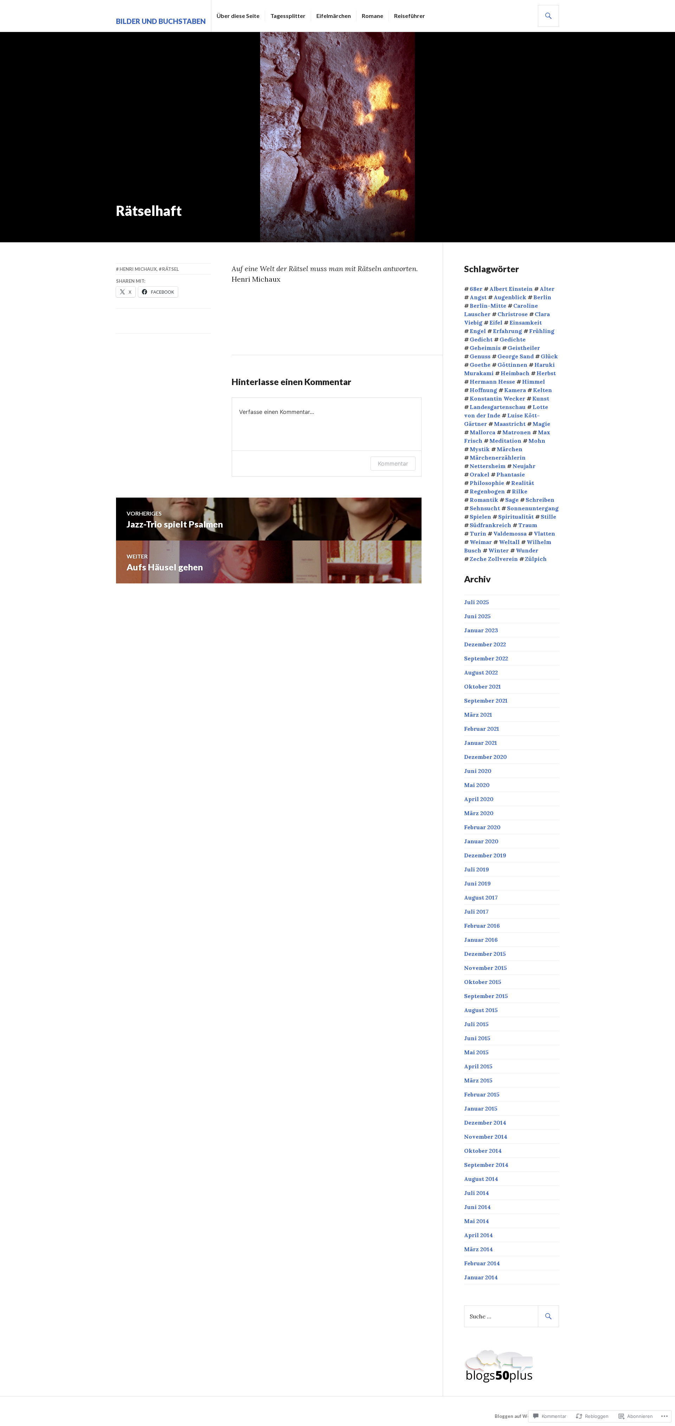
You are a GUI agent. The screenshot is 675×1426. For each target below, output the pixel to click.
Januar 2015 (480, 1108)
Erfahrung (507, 330)
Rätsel (170, 269)
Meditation (505, 440)
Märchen (509, 449)
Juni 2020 (477, 770)
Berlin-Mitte (488, 305)
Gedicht (481, 339)
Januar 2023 (481, 630)
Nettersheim (488, 465)
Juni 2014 (477, 1206)
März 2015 (478, 1080)
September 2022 (486, 658)
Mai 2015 (476, 1052)
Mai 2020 (477, 784)
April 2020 (479, 798)
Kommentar (393, 463)
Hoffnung (483, 390)
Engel (478, 330)
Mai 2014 (476, 1220)
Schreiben (540, 499)
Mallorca (482, 432)
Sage (512, 499)
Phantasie (510, 474)
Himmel (533, 381)
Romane (372, 15)
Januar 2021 (480, 742)
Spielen (480, 516)
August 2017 (481, 897)
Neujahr (524, 465)
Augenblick (510, 297)
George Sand (515, 356)
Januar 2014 (481, 1277)
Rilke (519, 491)
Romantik (484, 499)
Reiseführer (409, 15)
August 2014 (481, 1178)
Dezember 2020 (485, 756)
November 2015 (485, 967)
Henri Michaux (138, 269)
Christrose (512, 314)
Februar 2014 (482, 1263)
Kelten (542, 390)
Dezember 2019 (485, 855)
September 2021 (486, 700)
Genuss (480, 356)
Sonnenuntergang (533, 508)
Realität (522, 482)
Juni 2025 (477, 616)
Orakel (479, 474)
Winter (498, 550)
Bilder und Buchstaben (161, 21)
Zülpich (536, 558)
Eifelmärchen (333, 15)
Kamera (515, 390)
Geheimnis (485, 347)
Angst (478, 297)
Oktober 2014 (483, 1150)
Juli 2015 (476, 1024)
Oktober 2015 (482, 981)
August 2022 (481, 672)
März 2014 (478, 1249)
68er (476, 288)
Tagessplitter (288, 15)
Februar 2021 (481, 728)
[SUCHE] (548, 16)
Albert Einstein (511, 288)
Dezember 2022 (485, 644)
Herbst (546, 373)
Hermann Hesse (492, 381)
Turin (478, 533)
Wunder (527, 550)
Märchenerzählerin (498, 457)
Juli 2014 (476, 1192)
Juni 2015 (477, 1038)
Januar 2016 (481, 939)
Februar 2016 (482, 925)
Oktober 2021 (482, 686)
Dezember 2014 (485, 1122)
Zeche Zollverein (494, 558)
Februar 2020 (482, 827)
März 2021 (478, 714)
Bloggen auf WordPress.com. (527, 1416)
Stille (548, 516)
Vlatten (544, 533)
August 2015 (481, 1009)
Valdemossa (510, 533)
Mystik (480, 449)
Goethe (480, 364)
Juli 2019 (476, 869)
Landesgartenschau (498, 406)
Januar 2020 (481, 841)
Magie (541, 423)
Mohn (536, 440)
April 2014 (478, 1235)
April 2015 (478, 1066)
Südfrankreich (490, 525)
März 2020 (479, 813)
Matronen (516, 432)
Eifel (495, 322)
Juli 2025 (476, 602)
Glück (549, 356)
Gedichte (513, 339)
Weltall (509, 541)
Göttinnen (512, 364)
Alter (547, 288)
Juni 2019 (477, 883)
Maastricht (510, 423)
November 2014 (485, 1136)
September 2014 (486, 1164)
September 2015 (486, 995)
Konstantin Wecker (497, 398)
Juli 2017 (476, 911)
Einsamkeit (525, 322)
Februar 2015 (482, 1094)
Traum (527, 525)
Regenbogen (487, 491)
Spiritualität (516, 516)
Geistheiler (524, 347)
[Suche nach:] (511, 1316)
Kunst (540, 398)
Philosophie (487, 482)
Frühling (541, 330)
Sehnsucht (485, 508)
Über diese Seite (238, 15)
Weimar (481, 541)
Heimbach (515, 373)
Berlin (542, 297)
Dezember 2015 (485, 953)
